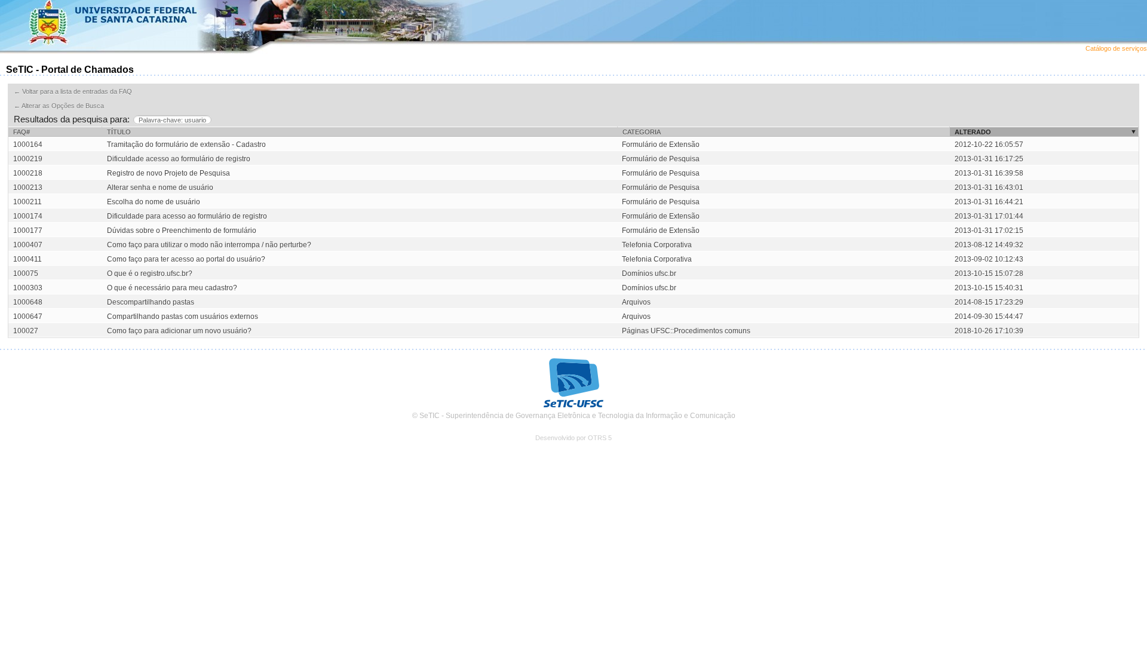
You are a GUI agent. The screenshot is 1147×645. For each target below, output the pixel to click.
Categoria (641, 132)
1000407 (27, 245)
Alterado (973, 132)
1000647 (27, 316)
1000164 (27, 144)
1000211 (27, 202)
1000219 (27, 159)
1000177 (27, 230)
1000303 (27, 288)
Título (119, 132)
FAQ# (21, 132)
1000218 (27, 173)
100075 (25, 273)
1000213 (27, 187)
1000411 (27, 259)
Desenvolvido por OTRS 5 (573, 437)
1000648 (27, 302)
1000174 (27, 216)
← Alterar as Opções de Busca (59, 105)
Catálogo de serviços (1116, 48)
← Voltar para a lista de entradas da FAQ (73, 91)
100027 (25, 331)
